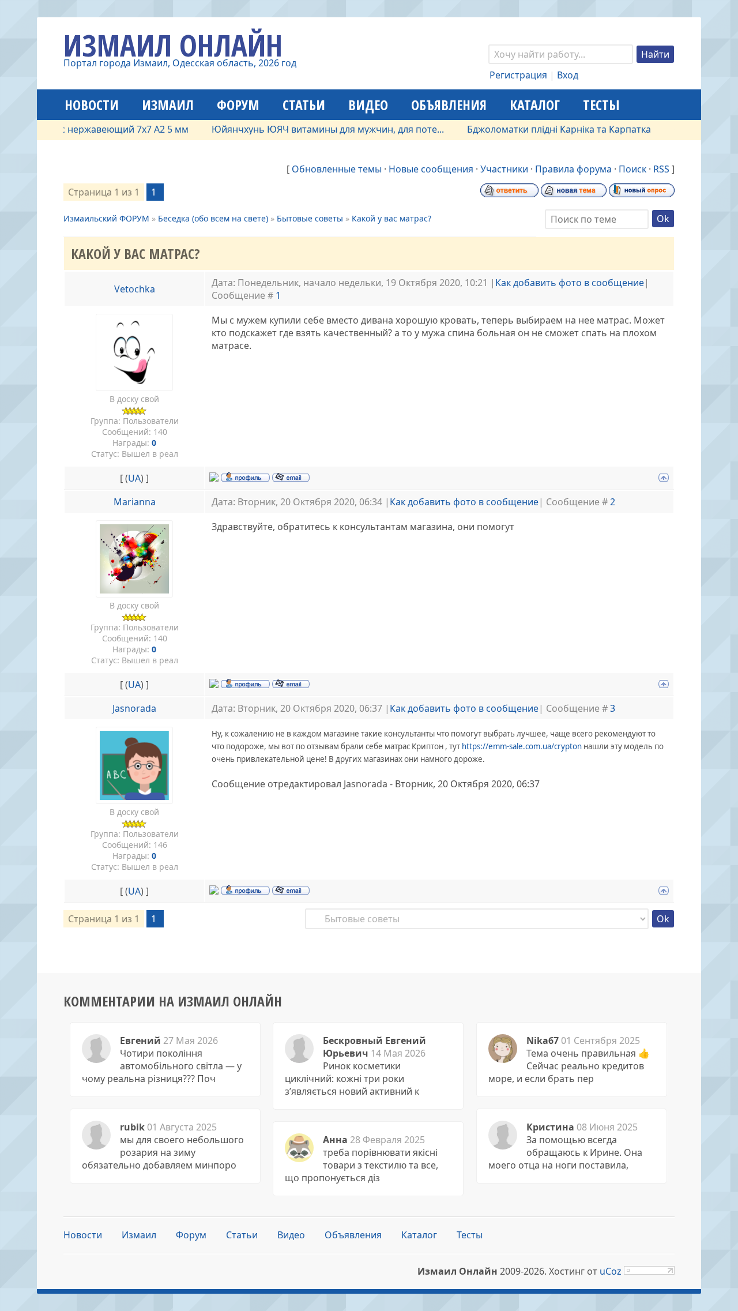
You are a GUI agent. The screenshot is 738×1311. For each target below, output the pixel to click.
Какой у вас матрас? (391, 218)
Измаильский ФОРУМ (106, 218)
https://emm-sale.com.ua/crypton (522, 746)
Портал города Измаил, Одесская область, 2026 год (179, 63)
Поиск (632, 169)
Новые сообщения (431, 169)
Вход (567, 75)
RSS (661, 169)
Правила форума (573, 169)
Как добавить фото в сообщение (569, 282)
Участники (504, 169)
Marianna (135, 501)
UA (134, 478)
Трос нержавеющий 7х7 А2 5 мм (100, 129)
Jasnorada (134, 708)
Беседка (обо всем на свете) (213, 218)
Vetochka (134, 289)
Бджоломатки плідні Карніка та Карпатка (542, 129)
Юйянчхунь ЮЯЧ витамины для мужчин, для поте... (311, 129)
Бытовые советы (310, 218)
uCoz (611, 1271)
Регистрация (518, 75)
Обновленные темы (337, 169)
